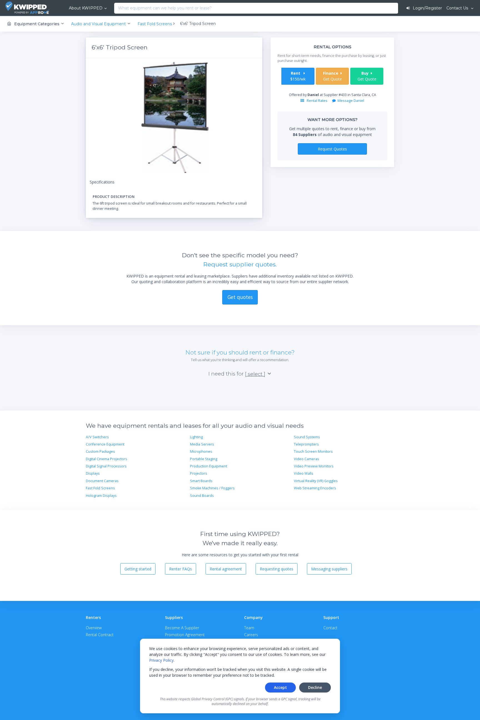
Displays (93, 473)
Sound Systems (307, 437)
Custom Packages (100, 451)
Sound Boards (202, 495)
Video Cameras (306, 459)
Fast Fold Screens (100, 488)
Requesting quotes (276, 569)
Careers (251, 634)
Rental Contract (100, 634)
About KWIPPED (85, 8)
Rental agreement (226, 569)
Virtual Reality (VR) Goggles (316, 481)
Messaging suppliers (329, 569)
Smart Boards (201, 481)
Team (249, 627)
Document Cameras (102, 481)
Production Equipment (208, 466)
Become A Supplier (182, 627)
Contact (330, 627)
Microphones (201, 451)
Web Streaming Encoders (315, 488)
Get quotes (240, 297)
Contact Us (457, 8)
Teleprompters (306, 444)
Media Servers (202, 444)
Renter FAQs (180, 569)
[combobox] (115, 8)
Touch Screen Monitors (313, 451)
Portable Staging (203, 459)
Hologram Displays (101, 495)
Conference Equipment (105, 444)
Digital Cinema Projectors (106, 459)
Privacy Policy (161, 660)
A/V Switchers (97, 437)
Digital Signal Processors (106, 466)
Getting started (137, 569)
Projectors (198, 473)
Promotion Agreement (185, 634)
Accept (280, 687)
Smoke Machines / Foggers (212, 488)
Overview (94, 627)
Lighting (196, 437)
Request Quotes (332, 149)
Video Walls (303, 473)
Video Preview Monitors (314, 466)
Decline (315, 687)
